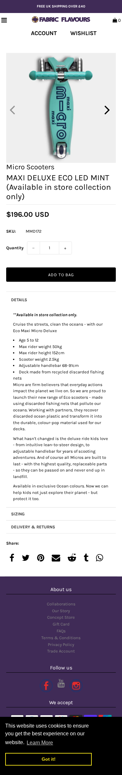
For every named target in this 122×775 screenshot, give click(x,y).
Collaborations (61, 603)
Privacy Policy (61, 644)
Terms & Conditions (61, 637)
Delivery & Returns (33, 526)
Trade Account (61, 651)
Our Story (61, 610)
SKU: (11, 231)
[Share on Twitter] (26, 558)
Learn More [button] (40, 742)
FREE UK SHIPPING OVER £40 (61, 6)
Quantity (15, 247)
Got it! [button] (49, 759)
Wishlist (83, 33)
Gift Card (61, 624)
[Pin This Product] (40, 558)
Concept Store (61, 617)
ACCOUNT (44, 33)
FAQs (61, 630)
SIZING (18, 513)
